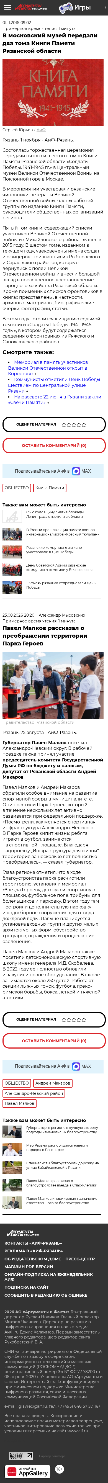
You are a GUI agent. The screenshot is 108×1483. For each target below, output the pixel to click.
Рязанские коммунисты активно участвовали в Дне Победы (54, 549)
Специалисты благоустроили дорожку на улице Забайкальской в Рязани (62, 1165)
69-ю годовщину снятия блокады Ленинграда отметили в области (55, 514)
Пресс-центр (80, 1259)
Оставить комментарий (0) (54, 445)
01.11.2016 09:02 (16, 22)
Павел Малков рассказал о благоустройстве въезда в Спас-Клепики (61, 1183)
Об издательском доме (32, 1259)
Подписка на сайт (26, 1287)
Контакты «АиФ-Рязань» (33, 1243)
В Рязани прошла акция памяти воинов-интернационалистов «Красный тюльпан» (62, 532)
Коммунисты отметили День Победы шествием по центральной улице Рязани (54, 385)
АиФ (41, 129)
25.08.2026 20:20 (18, 615)
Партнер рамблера (52, 1456)
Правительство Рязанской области (38, 722)
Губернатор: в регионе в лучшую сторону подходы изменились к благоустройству (62, 1130)
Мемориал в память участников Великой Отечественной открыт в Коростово (48, 368)
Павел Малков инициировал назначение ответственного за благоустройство (61, 1200)
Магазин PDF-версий (28, 1266)
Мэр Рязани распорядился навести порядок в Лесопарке (57, 1147)
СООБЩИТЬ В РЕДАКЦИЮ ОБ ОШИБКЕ (45, 1295)
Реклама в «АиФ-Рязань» (33, 1250)
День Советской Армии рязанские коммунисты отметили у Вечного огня (59, 567)
